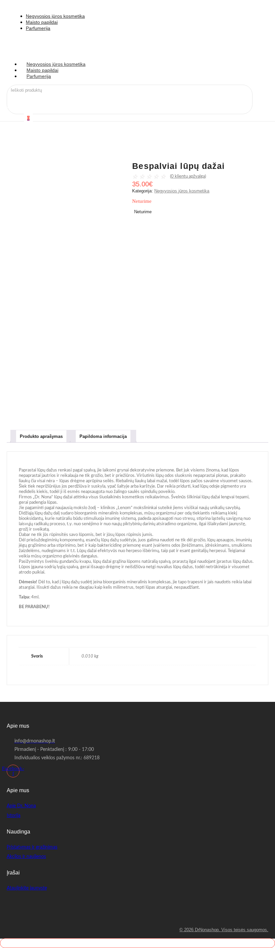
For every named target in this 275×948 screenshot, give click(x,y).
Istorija (13, 815)
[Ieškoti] (81, 91)
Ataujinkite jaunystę (27, 888)
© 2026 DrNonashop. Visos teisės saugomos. (223, 929)
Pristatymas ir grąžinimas (32, 847)
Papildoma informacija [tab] (103, 436)
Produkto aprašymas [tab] (41, 436)
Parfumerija (38, 76)
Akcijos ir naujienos (26, 856)
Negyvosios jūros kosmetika (181, 190)
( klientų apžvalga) (188, 176)
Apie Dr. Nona (21, 806)
